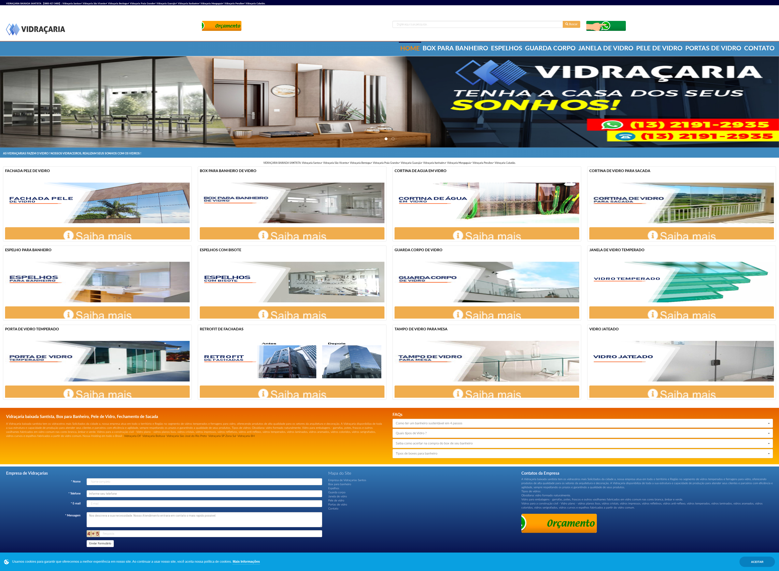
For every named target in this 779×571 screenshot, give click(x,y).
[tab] (583, 423)
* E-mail (76, 503)
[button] (97, 235)
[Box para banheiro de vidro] (292, 203)
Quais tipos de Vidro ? (411, 433)
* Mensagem (73, 515)
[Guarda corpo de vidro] (487, 282)
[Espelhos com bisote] (292, 282)
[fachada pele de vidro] (97, 203)
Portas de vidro (713, 48)
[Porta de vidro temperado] (97, 361)
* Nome (76, 481)
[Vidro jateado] (681, 361)
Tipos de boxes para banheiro (416, 453)
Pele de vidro (659, 48)
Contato (759, 48)
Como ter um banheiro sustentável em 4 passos (429, 423)
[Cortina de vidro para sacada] (681, 203)
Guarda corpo (550, 48)
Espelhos (506, 48)
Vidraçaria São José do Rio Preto (187, 436)
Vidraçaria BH (246, 436)
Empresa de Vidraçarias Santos (347, 480)
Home (410, 48)
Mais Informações (246, 561)
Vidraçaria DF (132, 436)
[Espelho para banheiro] (97, 282)
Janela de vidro (605, 48)
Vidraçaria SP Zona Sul (222, 436)
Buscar (573, 24)
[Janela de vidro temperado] (681, 282)
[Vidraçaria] (35, 29)
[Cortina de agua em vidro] (487, 203)
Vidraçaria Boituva (153, 436)
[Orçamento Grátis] (221, 25)
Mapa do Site (339, 473)
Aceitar (757, 561)
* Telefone (74, 493)
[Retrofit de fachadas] (292, 361)
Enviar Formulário (100, 543)
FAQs (397, 415)
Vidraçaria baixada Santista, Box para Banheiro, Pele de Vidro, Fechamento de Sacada (82, 417)
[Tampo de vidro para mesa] (487, 361)
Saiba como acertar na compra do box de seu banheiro (434, 443)
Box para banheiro (455, 48)
